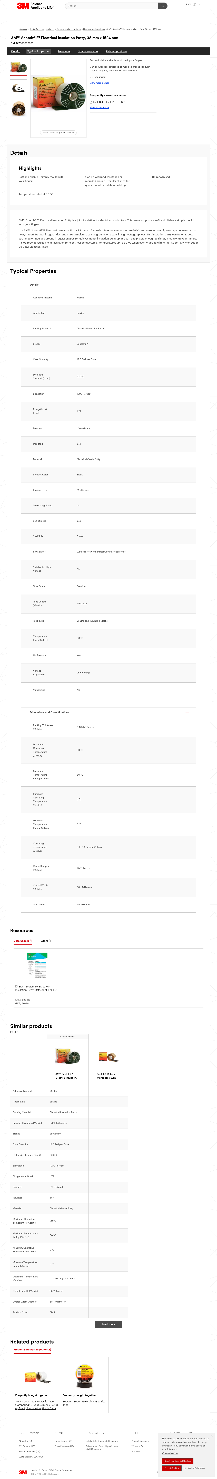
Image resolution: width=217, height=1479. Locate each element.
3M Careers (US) (27, 1446)
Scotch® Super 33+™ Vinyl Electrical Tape (84, 1403)
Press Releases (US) (64, 1446)
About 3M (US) (26, 1441)
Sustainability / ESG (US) (31, 1457)
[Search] (162, 6)
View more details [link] (99, 83)
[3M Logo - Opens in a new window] (36, 6)
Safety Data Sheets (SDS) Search (102, 1441)
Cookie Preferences (63, 1471)
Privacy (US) (47, 1471)
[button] (194, 1468)
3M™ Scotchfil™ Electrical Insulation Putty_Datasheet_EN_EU (36, 988)
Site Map (136, 1452)
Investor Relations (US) (29, 1452)
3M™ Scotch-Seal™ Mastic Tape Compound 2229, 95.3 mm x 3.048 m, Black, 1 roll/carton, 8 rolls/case (36, 1405)
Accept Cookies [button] (172, 1468)
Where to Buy (138, 1446)
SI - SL (189, 5)
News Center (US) (63, 1441)
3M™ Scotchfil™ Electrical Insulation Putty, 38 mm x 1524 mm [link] (66, 1076)
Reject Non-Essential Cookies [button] (178, 1461)
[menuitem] (15, 51)
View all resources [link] (99, 107)
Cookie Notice (170, 1453)
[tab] (23, 941)
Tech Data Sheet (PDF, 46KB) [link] (109, 102)
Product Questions (140, 1441)
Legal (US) (35, 1471)
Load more (108, 1324)
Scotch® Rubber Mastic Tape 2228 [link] (106, 1076)
